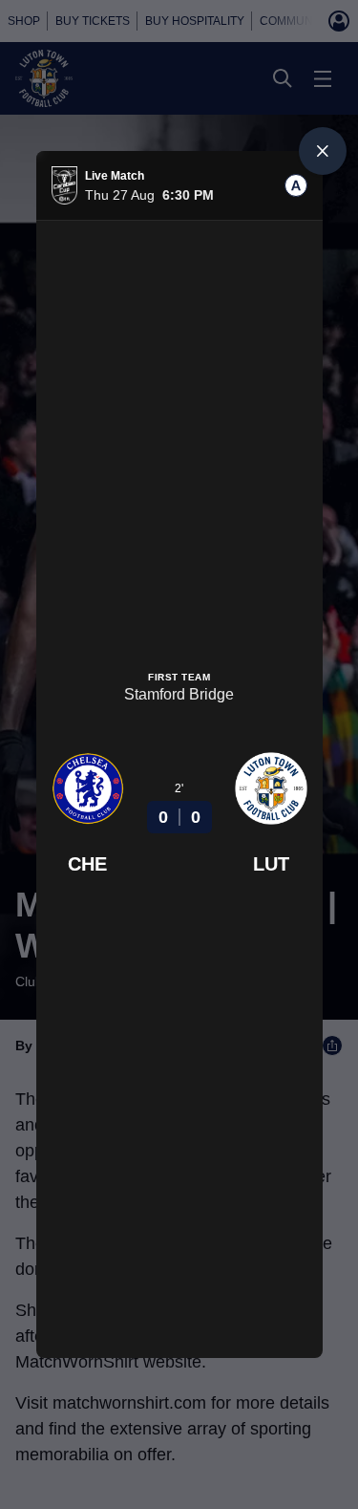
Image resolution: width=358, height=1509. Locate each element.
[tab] (296, 185)
